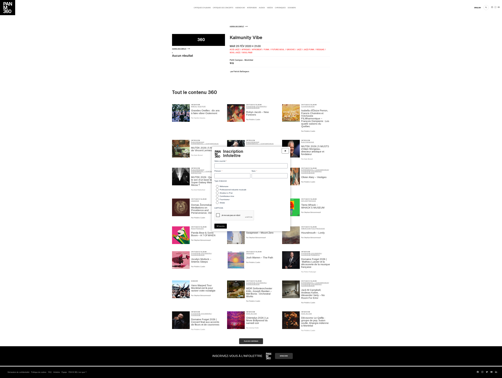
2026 (258, 108)
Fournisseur (225, 199)
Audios (262, 8)
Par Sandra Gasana (198, 118)
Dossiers (292, 8)
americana (306, 228)
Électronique (307, 142)
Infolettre (56, 372)
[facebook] (492, 8)
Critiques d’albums (202, 8)
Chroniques (280, 8)
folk (313, 228)
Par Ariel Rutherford (198, 190)
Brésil (194, 106)
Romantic (315, 255)
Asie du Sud (251, 313)
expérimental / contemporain (205, 143)
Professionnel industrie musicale (233, 190)
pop (204, 106)
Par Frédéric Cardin (253, 120)
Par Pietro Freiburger (308, 272)
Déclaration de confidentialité (18, 372)
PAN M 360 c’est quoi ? (77, 372)
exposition (196, 173)
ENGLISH (477, 7)
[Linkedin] (496, 372)
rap (310, 201)
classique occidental (256, 106)
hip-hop (304, 201)
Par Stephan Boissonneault (311, 212)
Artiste (222, 203)
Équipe (64, 372)
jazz (200, 106)
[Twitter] (487, 372)
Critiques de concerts (223, 8)
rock (193, 228)
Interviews (252, 8)
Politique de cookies (38, 372)
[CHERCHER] (486, 7)
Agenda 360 (240, 8)
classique (251, 108)
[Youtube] (499, 8)
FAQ (50, 372)
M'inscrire (284, 356)
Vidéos (270, 8)
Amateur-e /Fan (226, 193)
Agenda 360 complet (179, 49)
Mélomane (224, 186)
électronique (197, 142)
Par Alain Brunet (197, 155)
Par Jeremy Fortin (252, 328)
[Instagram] (495, 8)
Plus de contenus (251, 341)
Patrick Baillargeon (241, 72)
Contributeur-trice (227, 196)
